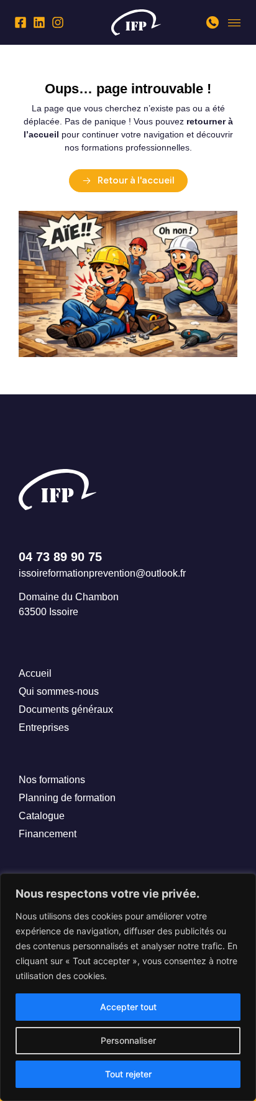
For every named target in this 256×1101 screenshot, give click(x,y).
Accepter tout (128, 1006)
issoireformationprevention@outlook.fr (102, 573)
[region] (128, 987)
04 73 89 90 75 (60, 557)
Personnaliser (128, 1040)
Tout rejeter (128, 1074)
